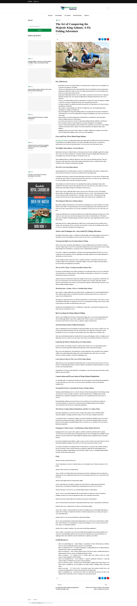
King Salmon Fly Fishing (61, 140)
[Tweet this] (102, 39)
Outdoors (58, 15)
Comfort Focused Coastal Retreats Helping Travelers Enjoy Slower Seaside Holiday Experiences (38, 147)
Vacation (67, 15)
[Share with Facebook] (99, 39)
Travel (50, 15)
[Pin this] (108, 39)
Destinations (77, 15)
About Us (36, 1)
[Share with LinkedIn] (105, 39)
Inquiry (30, 1)
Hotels (86, 15)
